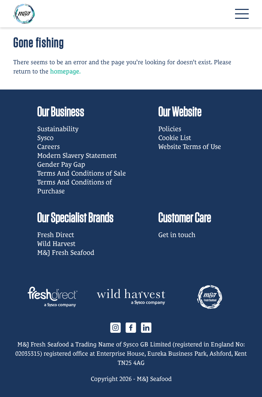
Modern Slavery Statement (77, 155)
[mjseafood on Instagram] (115, 327)
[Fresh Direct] (52, 297)
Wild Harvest (56, 243)
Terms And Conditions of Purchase (74, 186)
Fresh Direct (55, 234)
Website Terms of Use (189, 146)
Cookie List (174, 137)
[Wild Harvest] (131, 297)
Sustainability (57, 129)
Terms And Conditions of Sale (81, 173)
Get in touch (176, 234)
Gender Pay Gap (61, 164)
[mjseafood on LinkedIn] (146, 327)
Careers (48, 146)
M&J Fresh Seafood (65, 252)
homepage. (65, 71)
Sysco (45, 137)
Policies (169, 129)
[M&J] (209, 297)
